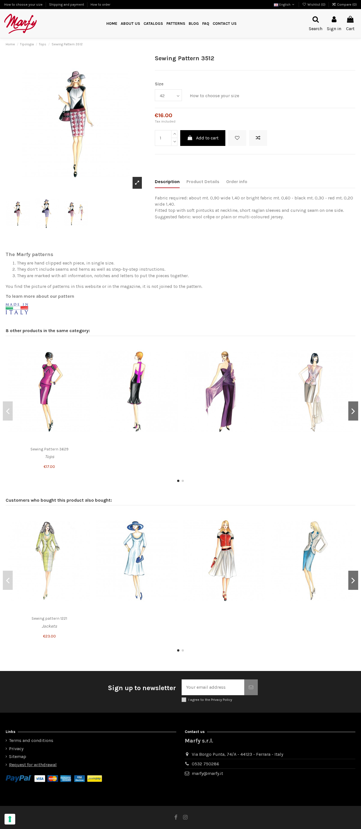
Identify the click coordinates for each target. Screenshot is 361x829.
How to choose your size (23, 4)
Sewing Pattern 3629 (49, 449)
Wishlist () (316, 4)
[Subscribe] (251, 687)
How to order (100, 4)
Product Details (202, 181)
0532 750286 (205, 763)
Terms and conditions (31, 740)
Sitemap (17, 756)
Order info (236, 181)
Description (167, 181)
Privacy (16, 748)
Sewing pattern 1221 (49, 618)
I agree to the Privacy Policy (210, 699)
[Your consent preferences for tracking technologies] (10, 819)
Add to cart (207, 138)
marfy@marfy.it (207, 773)
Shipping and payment (67, 4)
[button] (176, 23)
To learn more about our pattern (40, 296)
